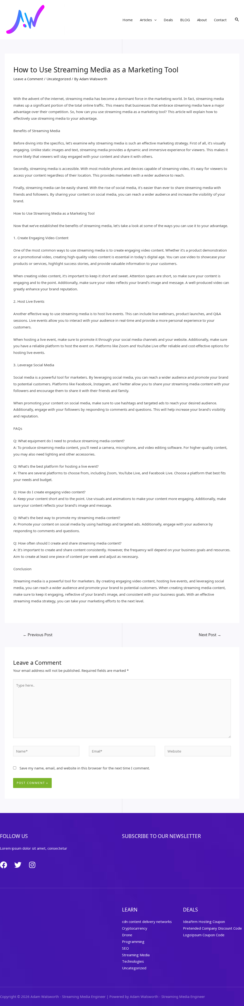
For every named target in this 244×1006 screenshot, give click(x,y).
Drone (127, 934)
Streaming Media (136, 954)
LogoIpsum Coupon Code (203, 934)
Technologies (133, 961)
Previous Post (37, 634)
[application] (154, 19)
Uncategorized (58, 78)
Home (127, 19)
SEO (125, 948)
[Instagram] (32, 864)
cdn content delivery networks (147, 921)
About (202, 19)
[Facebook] (3, 864)
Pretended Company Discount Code (212, 928)
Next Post (210, 634)
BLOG (185, 19)
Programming (133, 941)
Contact (220, 19)
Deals (168, 19)
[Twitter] (17, 864)
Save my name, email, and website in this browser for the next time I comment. (85, 768)
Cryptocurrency (134, 928)
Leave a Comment (28, 78)
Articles (146, 19)
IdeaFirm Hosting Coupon (204, 921)
